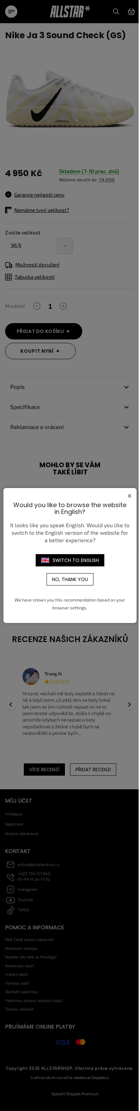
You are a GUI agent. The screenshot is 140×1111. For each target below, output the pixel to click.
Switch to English (76, 560)
